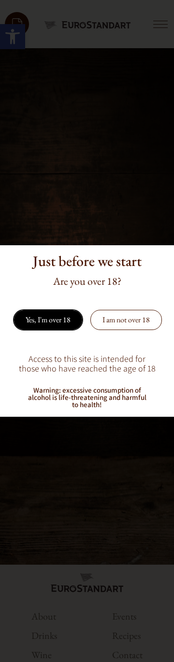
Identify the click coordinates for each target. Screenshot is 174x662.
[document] (87, 331)
